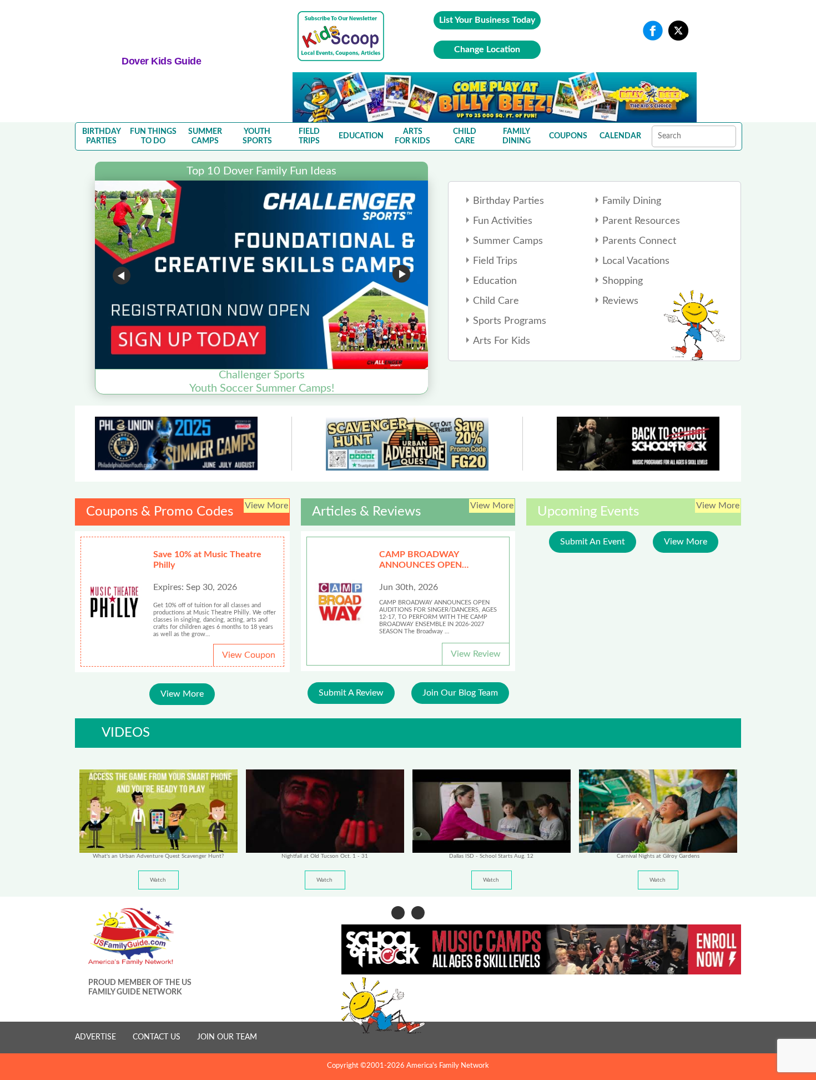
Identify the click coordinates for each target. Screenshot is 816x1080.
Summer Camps (508, 241)
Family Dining (631, 201)
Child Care (496, 301)
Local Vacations (635, 261)
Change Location (487, 49)
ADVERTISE (95, 1037)
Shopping (622, 281)
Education (495, 281)
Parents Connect (639, 241)
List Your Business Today (487, 20)
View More (182, 693)
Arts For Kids (501, 341)
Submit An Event (592, 541)
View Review (476, 653)
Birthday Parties (508, 201)
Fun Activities (502, 221)
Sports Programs (509, 321)
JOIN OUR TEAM (227, 1037)
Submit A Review (351, 692)
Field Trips (495, 261)
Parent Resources (641, 221)
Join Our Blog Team (460, 692)
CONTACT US (156, 1037)
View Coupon (248, 655)
